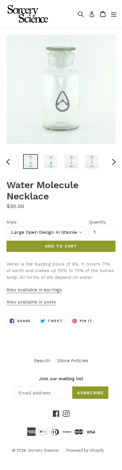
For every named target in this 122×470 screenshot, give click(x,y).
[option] (30, 161)
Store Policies (72, 360)
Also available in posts (31, 302)
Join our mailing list (61, 378)
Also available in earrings (34, 289)
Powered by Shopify (85, 450)
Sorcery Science (43, 450)
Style (12, 222)
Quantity (97, 222)
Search (42, 360)
